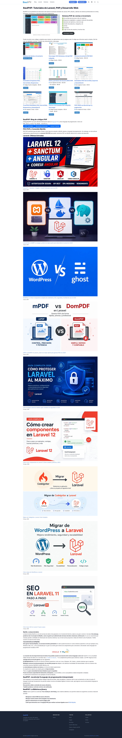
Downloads (81, 2)
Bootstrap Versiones (42, 126)
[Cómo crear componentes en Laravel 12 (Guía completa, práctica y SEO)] (60, 436)
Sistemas (46, 2)
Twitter (86, 717)
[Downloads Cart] (91, 2)
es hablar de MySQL (51, 657)
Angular (70, 719)
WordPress (92, 735)
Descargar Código (68, 33)
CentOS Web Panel (73, 724)
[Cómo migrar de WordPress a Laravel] (60, 546)
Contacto (52, 2)
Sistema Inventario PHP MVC (83, 56)
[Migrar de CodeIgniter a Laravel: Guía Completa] (60, 491)
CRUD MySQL (72, 702)
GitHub (86, 719)
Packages (72, 2)
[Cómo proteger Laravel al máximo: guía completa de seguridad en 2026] (60, 381)
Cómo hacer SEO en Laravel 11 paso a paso (34, 627)
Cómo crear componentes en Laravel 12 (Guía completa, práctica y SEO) (41, 462)
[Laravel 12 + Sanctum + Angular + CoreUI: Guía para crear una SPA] (60, 162)
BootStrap (71, 722)
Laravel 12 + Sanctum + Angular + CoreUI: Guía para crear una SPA (40, 188)
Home (54, 717)
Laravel (40, 2)
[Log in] (95, 2)
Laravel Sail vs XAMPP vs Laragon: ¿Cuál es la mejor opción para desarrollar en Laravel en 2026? (48, 243)
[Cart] (88, 2)
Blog (35, 2)
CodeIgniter (71, 729)
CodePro (97, 735)
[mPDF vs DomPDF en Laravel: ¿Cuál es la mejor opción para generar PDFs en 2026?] (60, 326)
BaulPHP (28, 735)
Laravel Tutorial (54, 126)
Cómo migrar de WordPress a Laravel (32, 572)
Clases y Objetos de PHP (74, 727)
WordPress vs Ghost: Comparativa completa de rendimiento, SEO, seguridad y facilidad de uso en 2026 (49, 297)
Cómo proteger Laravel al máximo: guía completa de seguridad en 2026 (41, 407)
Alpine (70, 717)
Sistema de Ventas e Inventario (33, 56)
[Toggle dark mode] (98, 2)
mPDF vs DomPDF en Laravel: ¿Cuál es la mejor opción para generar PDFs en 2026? (44, 352)
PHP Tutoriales (29, 126)
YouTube (87, 722)
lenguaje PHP (55, 121)
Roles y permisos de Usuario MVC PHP (61, 80)
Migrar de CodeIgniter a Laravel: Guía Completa (35, 517)
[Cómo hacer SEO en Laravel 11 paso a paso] (60, 601)
